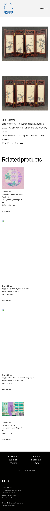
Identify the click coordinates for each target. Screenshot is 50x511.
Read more (6, 211)
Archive (13, 463)
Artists (36, 457)
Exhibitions (13, 457)
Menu (43, 8)
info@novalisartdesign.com (14, 503)
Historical (36, 460)
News (36, 463)
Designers (13, 460)
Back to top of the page (26, 470)
